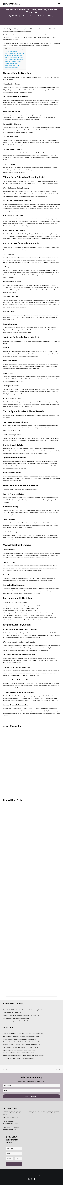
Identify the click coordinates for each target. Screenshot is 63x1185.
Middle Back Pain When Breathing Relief (14, 53)
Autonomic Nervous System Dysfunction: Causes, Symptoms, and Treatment (29, 847)
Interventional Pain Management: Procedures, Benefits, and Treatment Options (30, 893)
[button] (59, 3)
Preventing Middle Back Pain (12, 65)
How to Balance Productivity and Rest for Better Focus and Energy (20, 1047)
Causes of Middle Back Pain (11, 51)
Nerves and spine (29, 16)
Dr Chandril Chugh (47, 16)
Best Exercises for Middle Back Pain (13, 55)
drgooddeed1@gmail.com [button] (9, 1129)
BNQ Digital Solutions (45, 1175)
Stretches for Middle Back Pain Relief (14, 57)
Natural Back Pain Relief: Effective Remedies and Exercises (23, 938)
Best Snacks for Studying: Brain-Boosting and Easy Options (18, 1052)
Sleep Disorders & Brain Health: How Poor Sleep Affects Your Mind (21, 1036)
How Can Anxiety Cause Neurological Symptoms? (16, 1018)
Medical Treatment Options (11, 63)
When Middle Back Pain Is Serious (13, 61)
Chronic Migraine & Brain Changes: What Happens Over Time (19, 1039)
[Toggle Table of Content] (22, 49)
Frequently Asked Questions (11, 67)
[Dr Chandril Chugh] (11, 3)
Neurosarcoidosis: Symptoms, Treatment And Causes (16, 1021)
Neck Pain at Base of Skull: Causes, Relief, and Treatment (22, 983)
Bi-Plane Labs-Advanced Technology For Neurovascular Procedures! (21, 1015)
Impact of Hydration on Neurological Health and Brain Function (19, 1050)
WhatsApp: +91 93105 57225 (10, 1117)
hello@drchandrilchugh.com (10, 1123)
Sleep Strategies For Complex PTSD (12, 1012)
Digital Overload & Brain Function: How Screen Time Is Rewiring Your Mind (23, 1010)
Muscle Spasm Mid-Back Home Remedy (14, 59)
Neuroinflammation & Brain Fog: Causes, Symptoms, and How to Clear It (22, 1044)
